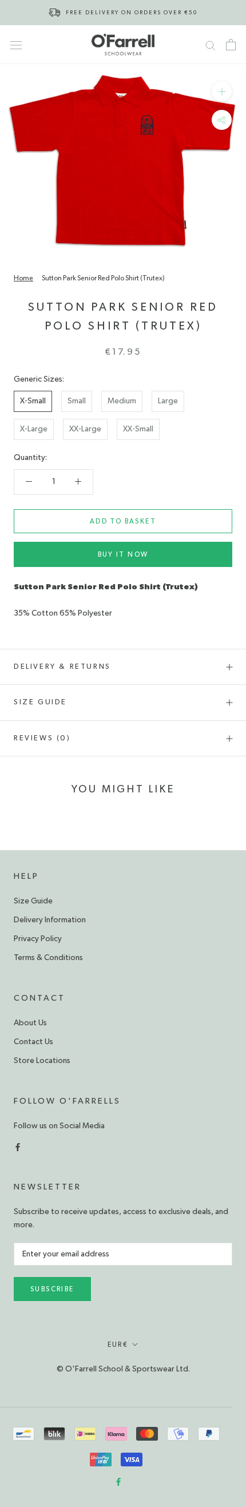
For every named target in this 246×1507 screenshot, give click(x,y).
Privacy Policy (38, 939)
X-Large (33, 429)
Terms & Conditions (48, 958)
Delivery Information (50, 920)
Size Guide (40, 702)
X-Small (33, 401)
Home (23, 278)
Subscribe (52, 1289)
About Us (30, 1023)
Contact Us (33, 1042)
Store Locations (42, 1061)
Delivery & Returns (62, 667)
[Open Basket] (231, 44)
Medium (122, 401)
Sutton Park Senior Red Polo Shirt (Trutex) (103, 278)
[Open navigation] (16, 44)
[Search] (210, 44)
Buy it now (123, 554)
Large (168, 401)
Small (77, 401)
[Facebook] (18, 1146)
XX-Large (85, 429)
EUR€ (118, 1344)
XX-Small (138, 429)
